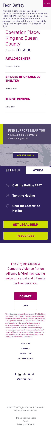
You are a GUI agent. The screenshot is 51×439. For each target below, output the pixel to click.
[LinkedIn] (19, 374)
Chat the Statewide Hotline (26, 208)
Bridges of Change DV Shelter (23, 78)
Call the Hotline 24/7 (27, 185)
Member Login (25, 379)
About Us (25, 343)
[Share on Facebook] (18, 50)
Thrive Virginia (17, 99)
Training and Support (26, 417)
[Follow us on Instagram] (33, 374)
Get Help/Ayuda (25, 358)
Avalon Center (17, 58)
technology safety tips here (21, 18)
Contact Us (25, 353)
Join (25, 305)
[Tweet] (24, 50)
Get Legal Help (25, 224)
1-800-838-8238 (9, 16)
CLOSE (47, 3)
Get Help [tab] (12, 170)
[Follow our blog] (24, 374)
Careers (25, 348)
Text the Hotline (23, 195)
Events (25, 421)
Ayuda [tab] (38, 170)
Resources (25, 236)
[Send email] (29, 50)
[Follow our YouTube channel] (29, 374)
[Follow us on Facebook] (15, 374)
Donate (25, 296)
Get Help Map (24, 155)
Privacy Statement (26, 424)
